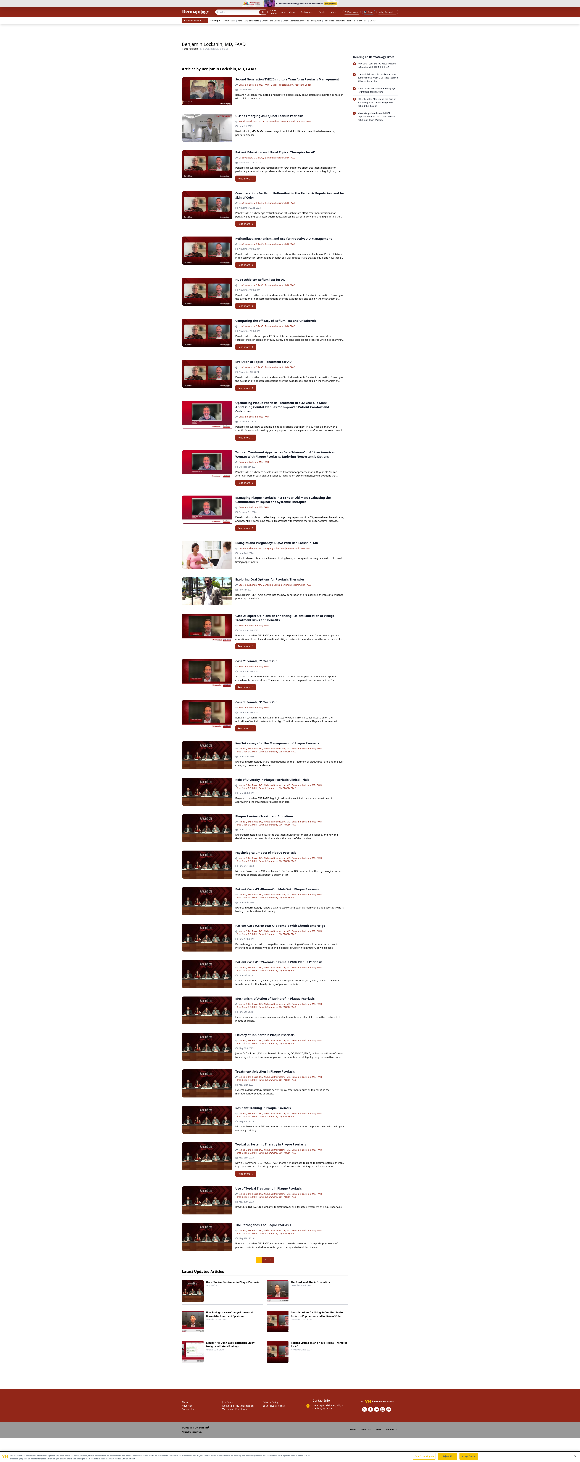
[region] (290, 1456)
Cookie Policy (128, 1458)
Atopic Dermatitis (252, 20)
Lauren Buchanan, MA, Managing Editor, (259, 548)
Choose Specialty (192, 20)
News (283, 12)
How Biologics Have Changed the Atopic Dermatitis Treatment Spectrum (230, 1314)
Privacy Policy (270, 1402)
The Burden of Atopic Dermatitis (310, 1282)
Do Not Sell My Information (238, 1405)
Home (185, 48)
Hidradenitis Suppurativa (334, 20)
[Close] (575, 1456)
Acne (240, 20)
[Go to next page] (271, 1260)
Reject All (447, 1456)
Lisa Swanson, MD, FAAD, (251, 157)
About (185, 1402)
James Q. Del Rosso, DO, (251, 748)
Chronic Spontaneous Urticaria (296, 20)
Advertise (187, 1405)
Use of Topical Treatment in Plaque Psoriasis (232, 1282)
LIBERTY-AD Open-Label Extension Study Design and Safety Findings (230, 1344)
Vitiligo (372, 20)
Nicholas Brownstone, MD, (277, 748)
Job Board (228, 1402)
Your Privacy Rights (274, 1405)
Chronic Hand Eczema (271, 20)
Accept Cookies (469, 1456)
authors (194, 48)
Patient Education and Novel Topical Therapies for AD (319, 1344)
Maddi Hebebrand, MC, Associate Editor (291, 84)
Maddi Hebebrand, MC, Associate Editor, (259, 121)
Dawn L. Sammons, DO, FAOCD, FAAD (277, 751)
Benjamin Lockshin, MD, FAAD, (254, 84)
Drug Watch (316, 20)
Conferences (306, 12)
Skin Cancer (362, 20)
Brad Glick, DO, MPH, (247, 751)
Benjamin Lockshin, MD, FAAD (296, 121)
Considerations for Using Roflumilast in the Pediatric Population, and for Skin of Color (317, 1314)
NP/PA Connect (274, 12)
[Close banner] (576, 4)
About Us (366, 1429)
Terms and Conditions (234, 1409)
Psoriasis (351, 20)
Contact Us (188, 1409)
